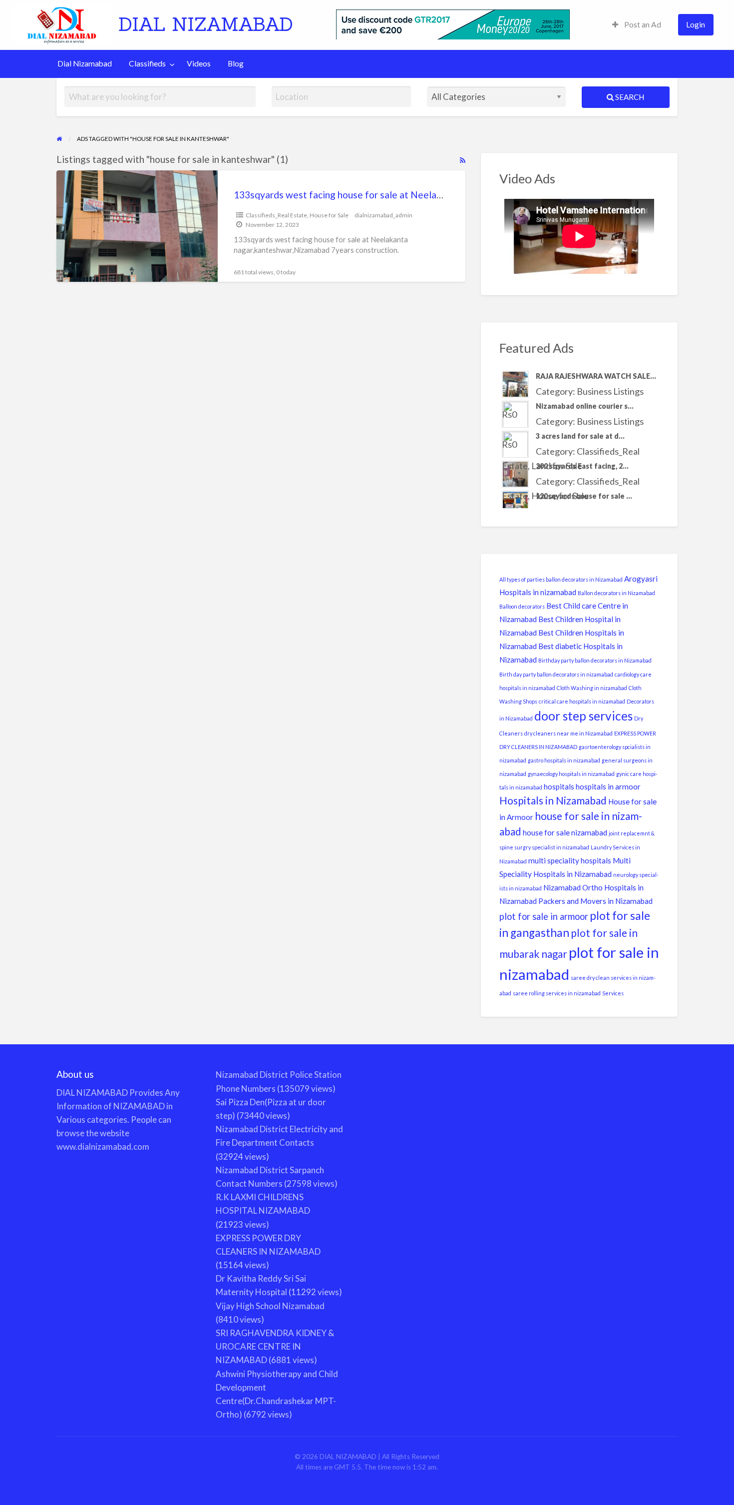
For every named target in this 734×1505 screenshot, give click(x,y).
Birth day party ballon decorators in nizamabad (556, 674)
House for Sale (329, 215)
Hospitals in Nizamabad (553, 800)
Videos (199, 63)
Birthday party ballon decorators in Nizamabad (595, 660)
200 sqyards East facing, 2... (582, 466)
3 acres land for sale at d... (580, 436)
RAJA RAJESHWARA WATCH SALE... (596, 376)
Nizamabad (562, 887)
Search (629, 96)
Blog (236, 63)
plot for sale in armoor (543, 916)
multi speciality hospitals (569, 860)
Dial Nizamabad (84, 63)
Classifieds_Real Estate (276, 215)
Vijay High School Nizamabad (270, 1306)
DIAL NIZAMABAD (205, 24)
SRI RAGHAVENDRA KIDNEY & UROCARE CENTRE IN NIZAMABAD (275, 1346)
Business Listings (610, 391)
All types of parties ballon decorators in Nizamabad (561, 579)
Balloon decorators (522, 606)
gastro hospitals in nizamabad (564, 760)
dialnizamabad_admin (383, 215)
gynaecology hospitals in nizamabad (571, 773)
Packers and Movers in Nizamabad (595, 900)
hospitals (559, 786)
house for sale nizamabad (565, 832)
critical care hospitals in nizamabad (582, 701)
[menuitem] (637, 24)
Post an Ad (642, 24)
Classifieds (147, 63)
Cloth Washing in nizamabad (592, 688)
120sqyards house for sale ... (584, 496)
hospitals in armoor (608, 786)
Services (613, 993)
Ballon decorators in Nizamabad (616, 593)
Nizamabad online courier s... (585, 406)
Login (695, 24)
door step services (583, 716)
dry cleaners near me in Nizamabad (568, 733)
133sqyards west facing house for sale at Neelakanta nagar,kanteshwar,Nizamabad (410, 194)
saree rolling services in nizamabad (557, 993)
